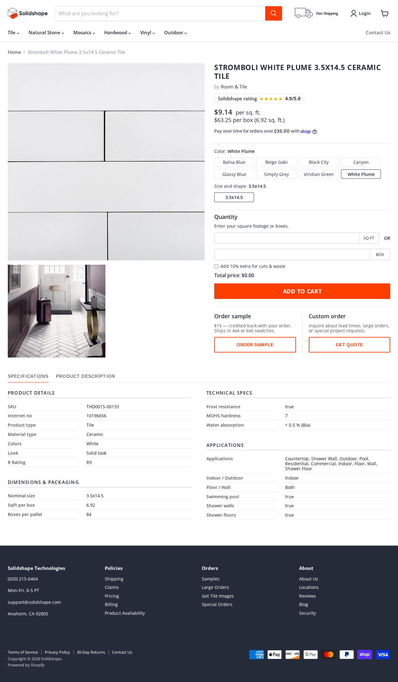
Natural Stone (45, 32)
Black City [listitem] (319, 162)
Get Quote (349, 344)
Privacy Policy (57, 652)
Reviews (307, 596)
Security (307, 613)
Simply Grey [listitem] (276, 174)
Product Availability (125, 613)
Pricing (112, 596)
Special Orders (217, 604)
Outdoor (174, 32)
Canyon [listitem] (361, 162)
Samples (211, 579)
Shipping (114, 579)
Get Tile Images (218, 596)
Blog (303, 604)
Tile (12, 32)
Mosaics (82, 32)
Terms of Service (23, 652)
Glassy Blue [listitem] (234, 174)
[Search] (273, 13)
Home (14, 52)
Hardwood (116, 32)
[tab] (28, 376)
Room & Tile (234, 86)
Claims (112, 587)
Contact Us (378, 32)
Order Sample (255, 344)
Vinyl (146, 32)
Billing (111, 604)
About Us (308, 579)
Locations (309, 587)
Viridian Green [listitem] (319, 174)
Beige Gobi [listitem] (276, 162)
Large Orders (215, 587)
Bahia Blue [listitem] (234, 162)
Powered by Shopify (26, 665)
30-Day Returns (91, 652)
